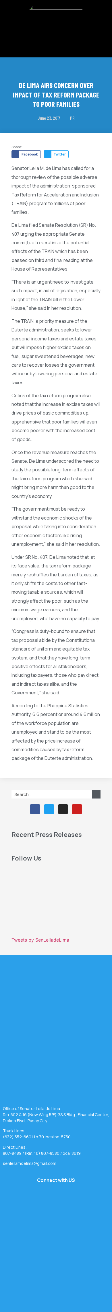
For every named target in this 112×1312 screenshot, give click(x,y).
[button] (56, 41)
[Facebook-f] (35, 809)
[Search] (96, 794)
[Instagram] (63, 809)
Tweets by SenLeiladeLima (40, 940)
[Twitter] (49, 809)
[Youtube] (77, 809)
